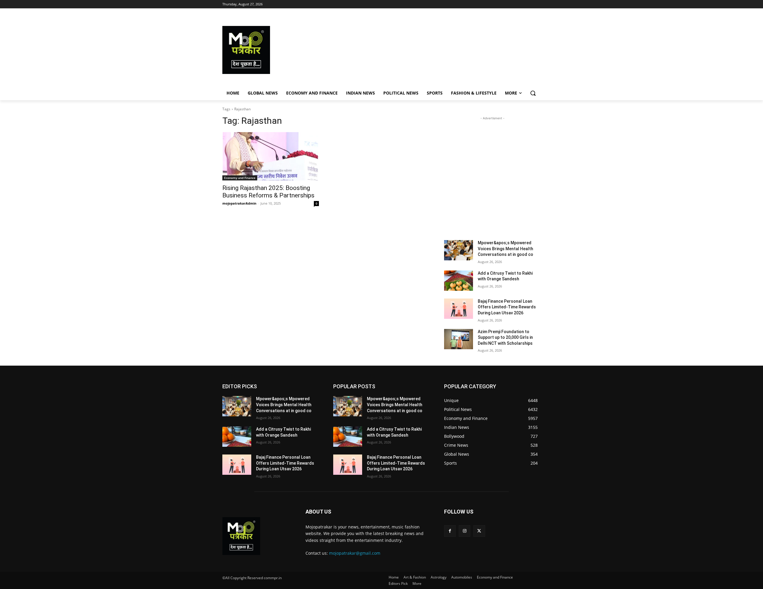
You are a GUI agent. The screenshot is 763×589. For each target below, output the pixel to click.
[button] (533, 93)
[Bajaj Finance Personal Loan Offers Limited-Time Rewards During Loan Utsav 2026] (458, 309)
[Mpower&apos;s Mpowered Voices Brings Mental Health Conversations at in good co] (458, 250)
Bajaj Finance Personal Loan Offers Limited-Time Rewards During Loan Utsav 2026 (507, 307)
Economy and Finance (239, 178)
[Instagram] (464, 531)
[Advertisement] (429, 50)
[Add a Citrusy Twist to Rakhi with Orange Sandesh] (458, 280)
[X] (479, 531)
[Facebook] (450, 531)
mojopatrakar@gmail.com (354, 553)
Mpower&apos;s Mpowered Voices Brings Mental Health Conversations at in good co (505, 248)
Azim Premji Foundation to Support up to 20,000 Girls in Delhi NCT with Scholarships (505, 337)
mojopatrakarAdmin (239, 203)
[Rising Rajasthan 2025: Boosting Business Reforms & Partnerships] (270, 156)
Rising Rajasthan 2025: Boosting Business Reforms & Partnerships (268, 191)
